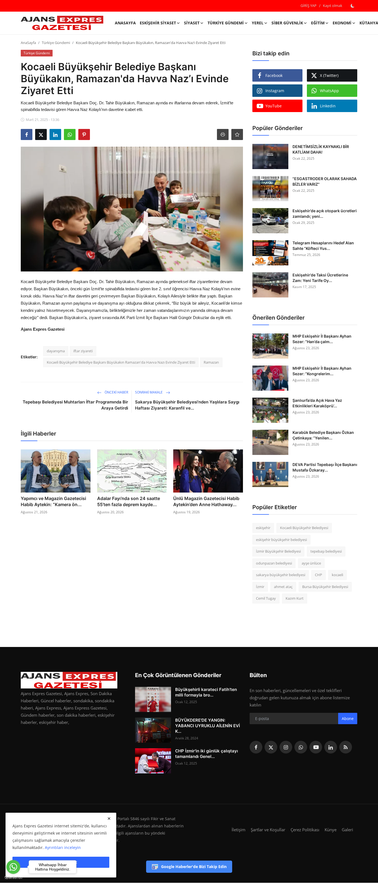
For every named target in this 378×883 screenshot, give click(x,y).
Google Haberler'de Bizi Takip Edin (194, 866)
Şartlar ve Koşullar (268, 829)
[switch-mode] (352, 6)
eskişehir (263, 527)
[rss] (345, 747)
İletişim (238, 829)
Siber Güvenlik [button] (287, 22)
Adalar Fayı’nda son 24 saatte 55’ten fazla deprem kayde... (128, 501)
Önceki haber (116, 392)
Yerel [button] (257, 22)
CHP (318, 574)
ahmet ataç (283, 586)
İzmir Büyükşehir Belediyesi (278, 551)
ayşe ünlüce (311, 563)
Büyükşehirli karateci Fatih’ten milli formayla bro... (206, 692)
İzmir (260, 586)
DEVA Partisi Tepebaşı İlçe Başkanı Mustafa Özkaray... (324, 467)
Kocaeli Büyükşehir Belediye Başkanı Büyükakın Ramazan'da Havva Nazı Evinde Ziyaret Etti (121, 362)
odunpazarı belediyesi (274, 563)
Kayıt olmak (332, 5)
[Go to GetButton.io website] (13, 877)
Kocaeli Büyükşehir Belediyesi (304, 527)
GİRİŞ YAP (309, 5)
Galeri (347, 829)
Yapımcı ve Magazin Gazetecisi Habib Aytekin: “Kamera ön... (53, 501)
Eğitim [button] (318, 22)
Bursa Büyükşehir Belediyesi (325, 586)
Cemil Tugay (266, 598)
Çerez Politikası (305, 829)
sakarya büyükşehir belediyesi (280, 574)
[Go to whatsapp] (13, 867)
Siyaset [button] (192, 22)
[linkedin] (330, 747)
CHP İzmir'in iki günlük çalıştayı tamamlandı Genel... (206, 753)
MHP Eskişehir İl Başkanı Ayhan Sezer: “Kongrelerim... (321, 371)
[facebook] (256, 747)
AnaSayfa (125, 22)
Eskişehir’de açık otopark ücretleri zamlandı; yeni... (324, 213)
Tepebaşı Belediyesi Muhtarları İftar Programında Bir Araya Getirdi (75, 405)
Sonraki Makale (149, 392)
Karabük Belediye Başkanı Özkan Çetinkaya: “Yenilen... (323, 435)
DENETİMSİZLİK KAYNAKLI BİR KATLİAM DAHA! (320, 149)
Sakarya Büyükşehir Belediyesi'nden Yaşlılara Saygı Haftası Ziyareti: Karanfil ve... (187, 405)
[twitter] (271, 747)
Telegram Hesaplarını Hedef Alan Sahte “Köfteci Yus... (323, 245)
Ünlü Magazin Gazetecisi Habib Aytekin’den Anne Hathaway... (206, 501)
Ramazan (211, 362)
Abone (348, 718)
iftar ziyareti (83, 350)
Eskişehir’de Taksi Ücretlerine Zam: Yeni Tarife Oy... (320, 278)
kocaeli (337, 574)
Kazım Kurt (295, 598)
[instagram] (285, 747)
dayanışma (56, 350)
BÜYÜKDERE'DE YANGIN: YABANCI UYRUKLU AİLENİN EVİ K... (207, 726)
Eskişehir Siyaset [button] (158, 22)
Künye (330, 829)
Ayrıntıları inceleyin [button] (63, 847)
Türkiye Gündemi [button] (226, 22)
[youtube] (315, 747)
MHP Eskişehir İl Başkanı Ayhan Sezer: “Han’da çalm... (321, 339)
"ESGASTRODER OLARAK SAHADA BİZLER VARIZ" (324, 181)
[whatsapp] (300, 747)
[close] (109, 818)
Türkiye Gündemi (56, 42)
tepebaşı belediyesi (326, 551)
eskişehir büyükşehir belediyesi (281, 539)
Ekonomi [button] (342, 22)
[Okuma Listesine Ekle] (237, 134)
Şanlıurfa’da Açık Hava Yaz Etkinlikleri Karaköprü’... (317, 403)
